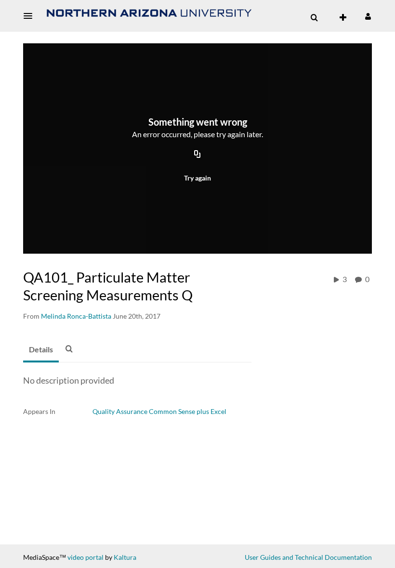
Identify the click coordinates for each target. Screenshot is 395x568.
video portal (85, 557)
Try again (197, 178)
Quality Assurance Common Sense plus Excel (159, 411)
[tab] (41, 349)
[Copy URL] (197, 155)
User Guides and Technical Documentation (308, 557)
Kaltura (125, 557)
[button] (31, 16)
